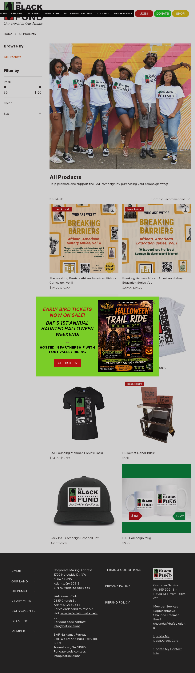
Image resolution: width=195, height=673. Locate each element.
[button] (153, 303)
